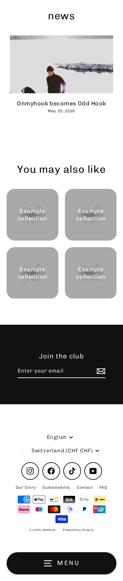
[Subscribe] (100, 371)
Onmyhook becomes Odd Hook (61, 103)
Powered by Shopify (78, 530)
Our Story (26, 487)
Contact (85, 487)
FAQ (103, 487)
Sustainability (56, 487)
